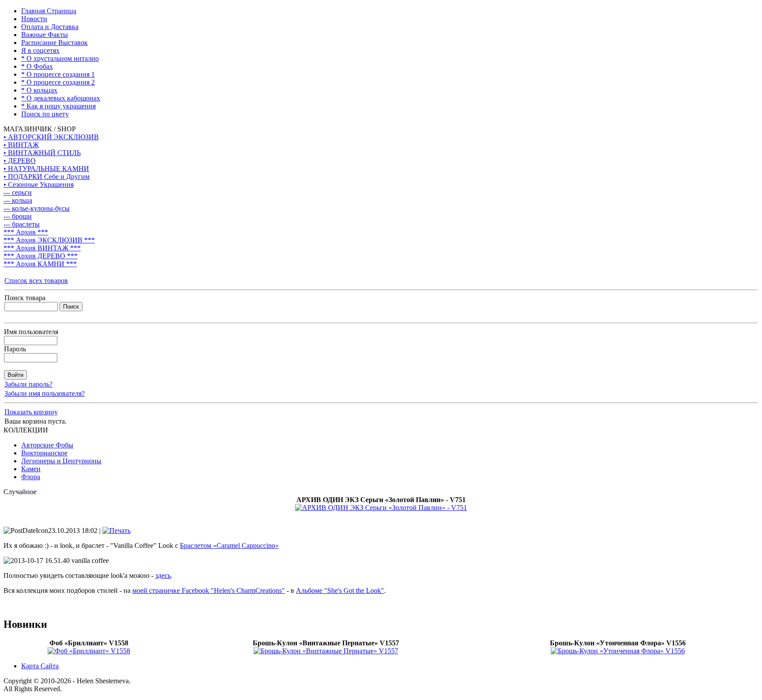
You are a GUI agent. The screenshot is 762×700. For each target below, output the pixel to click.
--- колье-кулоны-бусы (37, 208)
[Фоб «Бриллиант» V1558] (89, 651)
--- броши (18, 216)
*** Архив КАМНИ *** (40, 264)
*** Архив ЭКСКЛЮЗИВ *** (49, 240)
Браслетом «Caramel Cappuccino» (229, 545)
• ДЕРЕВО (20, 160)
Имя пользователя (31, 331)
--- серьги (18, 192)
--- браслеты (22, 224)
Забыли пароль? (28, 384)
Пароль (15, 349)
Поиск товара (24, 298)
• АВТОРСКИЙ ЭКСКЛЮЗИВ (51, 137)
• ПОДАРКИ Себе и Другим (47, 176)
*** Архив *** (26, 232)
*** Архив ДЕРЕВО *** (41, 256)
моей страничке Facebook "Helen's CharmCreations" (208, 590)
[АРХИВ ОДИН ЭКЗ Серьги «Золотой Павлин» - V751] (381, 507)
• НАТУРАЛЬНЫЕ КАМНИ (46, 168)
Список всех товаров (36, 280)
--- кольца (18, 200)
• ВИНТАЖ (21, 145)
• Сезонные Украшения (39, 184)
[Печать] (116, 530)
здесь (163, 575)
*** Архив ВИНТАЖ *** (42, 248)
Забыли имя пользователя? (44, 393)
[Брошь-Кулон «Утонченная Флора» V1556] (618, 651)
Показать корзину (31, 412)
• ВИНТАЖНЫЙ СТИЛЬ (42, 152)
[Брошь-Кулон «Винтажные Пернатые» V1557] (326, 651)
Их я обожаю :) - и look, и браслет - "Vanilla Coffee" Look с (141, 545)
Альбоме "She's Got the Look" (340, 590)
